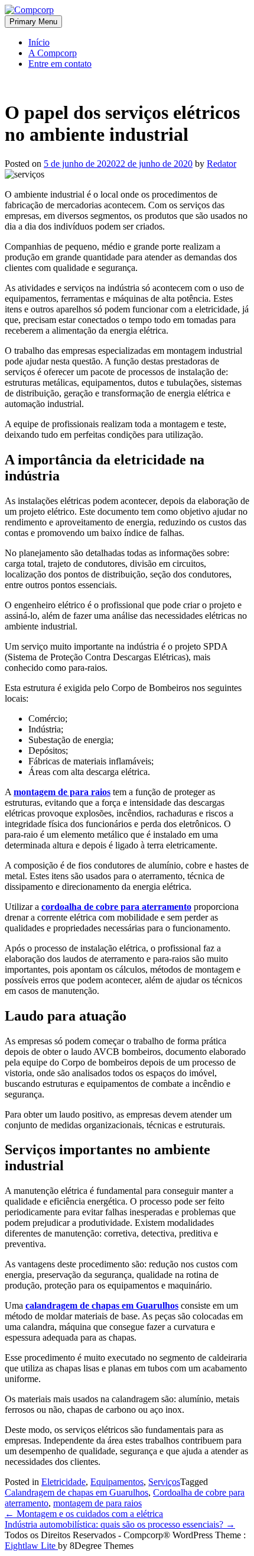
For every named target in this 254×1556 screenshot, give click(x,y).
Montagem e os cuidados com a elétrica (84, 1514)
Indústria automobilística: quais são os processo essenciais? (120, 1524)
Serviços (164, 1482)
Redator (221, 164)
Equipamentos (117, 1482)
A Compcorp (52, 53)
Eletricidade (63, 1482)
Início (39, 42)
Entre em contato (60, 64)
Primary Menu (33, 21)
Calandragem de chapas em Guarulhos (76, 1492)
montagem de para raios (97, 1503)
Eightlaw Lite (31, 1546)
